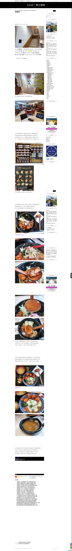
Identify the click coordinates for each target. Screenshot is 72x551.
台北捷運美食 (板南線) (49, 68)
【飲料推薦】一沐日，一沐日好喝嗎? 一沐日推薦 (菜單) (25, 489)
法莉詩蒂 (40, 49)
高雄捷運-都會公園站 (49, 74)
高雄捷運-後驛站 (49, 77)
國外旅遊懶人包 (48, 64)
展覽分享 (48, 93)
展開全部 (47, 60)
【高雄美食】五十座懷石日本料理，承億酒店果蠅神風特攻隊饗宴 (26, 485)
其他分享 (48, 66)
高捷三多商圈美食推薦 (25, 543)
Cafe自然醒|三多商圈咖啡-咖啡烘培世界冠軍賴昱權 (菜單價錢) (26, 501)
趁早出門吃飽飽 (48, 137)
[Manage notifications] (70, 549)
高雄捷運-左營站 (49, 75)
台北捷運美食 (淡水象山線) (50, 67)
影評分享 (48, 92)
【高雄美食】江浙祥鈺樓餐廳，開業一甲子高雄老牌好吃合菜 (26, 481)
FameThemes (56, 548)
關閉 (49, 60)
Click (71, 275)
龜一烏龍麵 (20, 543)
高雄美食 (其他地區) (49, 84)
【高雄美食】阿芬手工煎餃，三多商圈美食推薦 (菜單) (25, 491)
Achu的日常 (48, 140)
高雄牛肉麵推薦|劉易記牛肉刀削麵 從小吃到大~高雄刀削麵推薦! (26, 500)
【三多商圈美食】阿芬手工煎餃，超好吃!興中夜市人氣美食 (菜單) (26, 496)
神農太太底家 (48, 141)
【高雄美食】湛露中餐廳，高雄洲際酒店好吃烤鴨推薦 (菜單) (26, 484)
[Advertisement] (29, 18)
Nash (27, 24)
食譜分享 (48, 94)
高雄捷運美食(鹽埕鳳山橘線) (50, 83)
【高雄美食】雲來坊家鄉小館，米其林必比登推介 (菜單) (25, 486)
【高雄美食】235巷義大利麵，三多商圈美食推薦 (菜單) (25, 492)
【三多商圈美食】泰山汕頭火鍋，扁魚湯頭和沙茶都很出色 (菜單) (26, 495)
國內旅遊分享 (48, 90)
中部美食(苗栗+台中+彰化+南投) (50, 86)
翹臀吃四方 (47, 139)
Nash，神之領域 (36, 5)
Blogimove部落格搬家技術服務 (68, 550)
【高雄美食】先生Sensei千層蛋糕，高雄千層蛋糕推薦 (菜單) (25, 487)
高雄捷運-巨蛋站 (49, 76)
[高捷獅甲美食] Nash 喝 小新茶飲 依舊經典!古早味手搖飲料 (25, 497)
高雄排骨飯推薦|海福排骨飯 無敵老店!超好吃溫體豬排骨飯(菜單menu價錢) (28, 502)
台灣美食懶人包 (48, 65)
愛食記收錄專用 (28, 542)
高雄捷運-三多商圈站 (22, 542)
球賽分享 (48, 91)
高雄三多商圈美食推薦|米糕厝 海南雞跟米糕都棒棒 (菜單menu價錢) (27, 505)
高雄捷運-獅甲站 (49, 82)
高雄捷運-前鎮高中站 (49, 73)
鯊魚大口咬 (47, 138)
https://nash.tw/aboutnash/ (49, 48)
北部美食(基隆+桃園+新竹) (50, 85)
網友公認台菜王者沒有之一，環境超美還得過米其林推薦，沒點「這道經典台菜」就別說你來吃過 (51, 253)
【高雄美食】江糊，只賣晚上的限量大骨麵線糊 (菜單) (25, 490)
